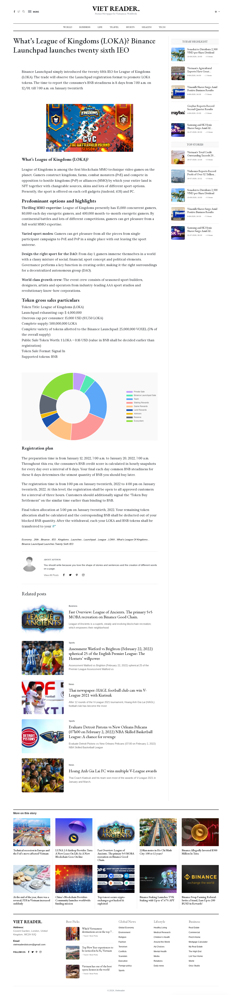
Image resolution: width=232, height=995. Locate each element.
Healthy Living (160, 927)
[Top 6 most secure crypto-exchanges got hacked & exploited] (116, 878)
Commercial (194, 932)
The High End (195, 951)
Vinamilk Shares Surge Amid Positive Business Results (202, 88)
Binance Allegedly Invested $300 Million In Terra (199, 852)
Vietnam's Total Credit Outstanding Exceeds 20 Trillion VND (200, 155)
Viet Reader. (116, 8)
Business (84, 27)
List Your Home (196, 956)
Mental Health (160, 951)
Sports (130, 27)
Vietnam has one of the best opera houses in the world (97, 968)
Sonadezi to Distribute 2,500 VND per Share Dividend (202, 50)
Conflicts (123, 951)
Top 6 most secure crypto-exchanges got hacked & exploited (111, 900)
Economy (27, 539)
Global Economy (126, 927)
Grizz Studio (194, 966)
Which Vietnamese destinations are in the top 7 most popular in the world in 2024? (97, 933)
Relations (158, 961)
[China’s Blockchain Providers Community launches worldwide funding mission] (73, 878)
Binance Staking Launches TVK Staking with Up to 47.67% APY (157, 898)
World (67, 27)
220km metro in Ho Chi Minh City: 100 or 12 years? (156, 852)
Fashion (122, 942)
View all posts (51, 575)
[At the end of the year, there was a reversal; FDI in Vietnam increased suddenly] (31, 878)
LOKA (111, 539)
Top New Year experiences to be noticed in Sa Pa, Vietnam (97, 949)
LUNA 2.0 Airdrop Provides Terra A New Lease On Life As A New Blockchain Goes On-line (73, 854)
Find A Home (194, 937)
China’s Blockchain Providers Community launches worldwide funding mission (73, 900)
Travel (114, 27)
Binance (45, 539)
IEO (54, 539)
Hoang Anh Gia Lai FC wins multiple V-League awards (113, 770)
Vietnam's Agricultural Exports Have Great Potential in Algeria (199, 71)
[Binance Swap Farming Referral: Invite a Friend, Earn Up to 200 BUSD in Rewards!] (200, 878)
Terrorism (123, 946)
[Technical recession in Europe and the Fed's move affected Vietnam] (31, 832)
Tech (162, 27)
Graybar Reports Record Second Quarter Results (200, 107)
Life (100, 27)
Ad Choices (159, 946)
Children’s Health (162, 937)
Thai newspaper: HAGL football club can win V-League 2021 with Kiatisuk (108, 693)
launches (76, 539)
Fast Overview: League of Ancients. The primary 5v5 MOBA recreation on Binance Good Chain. (111, 614)
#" (54, 526)
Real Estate (194, 927)
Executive (123, 961)
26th (36, 539)
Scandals (123, 956)
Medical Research (162, 932)
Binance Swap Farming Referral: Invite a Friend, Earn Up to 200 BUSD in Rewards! (199, 900)
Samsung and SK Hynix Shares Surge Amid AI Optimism (199, 128)
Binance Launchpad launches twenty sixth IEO (47, 544)
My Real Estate (196, 946)
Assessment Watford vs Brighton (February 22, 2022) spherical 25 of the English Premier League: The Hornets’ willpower (111, 653)
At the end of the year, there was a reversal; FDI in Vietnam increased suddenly (31, 900)
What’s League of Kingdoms (132, 539)
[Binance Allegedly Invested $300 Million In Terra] (200, 832)
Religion (122, 937)
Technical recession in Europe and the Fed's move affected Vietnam (31, 852)
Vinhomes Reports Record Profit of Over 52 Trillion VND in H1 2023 (201, 174)
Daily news (159, 966)
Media (156, 956)
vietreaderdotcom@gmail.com (29, 944)
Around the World (162, 942)
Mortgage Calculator (198, 942)
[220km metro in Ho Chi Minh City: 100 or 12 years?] (158, 832)
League (102, 539)
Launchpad (90, 539)
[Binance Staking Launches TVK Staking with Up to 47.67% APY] (158, 878)
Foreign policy (125, 966)
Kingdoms (63, 539)
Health (146, 27)
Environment (124, 932)
